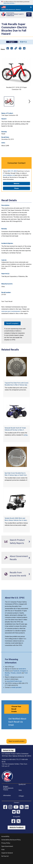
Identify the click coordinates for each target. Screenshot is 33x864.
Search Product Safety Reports (17, 541)
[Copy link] (24, 48)
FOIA (2, 850)
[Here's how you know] (16, 2)
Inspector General (7, 853)
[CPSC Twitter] (22, 807)
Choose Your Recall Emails (16, 708)
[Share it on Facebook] (7, 48)
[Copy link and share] (15, 48)
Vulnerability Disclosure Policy (11, 840)
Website (16, 183)
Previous (3, 101)
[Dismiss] (31, 7)
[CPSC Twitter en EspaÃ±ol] (19, 821)
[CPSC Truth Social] (19, 812)
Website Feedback (16, 827)
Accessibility (5, 836)
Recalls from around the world (18, 574)
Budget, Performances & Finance (8, 788)
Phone (16, 188)
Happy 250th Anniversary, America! (11, 9)
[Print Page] (20, 48)
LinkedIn (18, 673)
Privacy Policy (5, 843)
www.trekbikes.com (9, 175)
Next (29, 101)
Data (20, 790)
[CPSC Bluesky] (14, 812)
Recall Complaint (12, 323)
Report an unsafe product (16, 741)
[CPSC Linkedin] (27, 807)
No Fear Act (5, 856)
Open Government (7, 846)
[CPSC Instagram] (10, 807)
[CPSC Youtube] (16, 807)
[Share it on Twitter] (11, 48)
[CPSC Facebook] (5, 807)
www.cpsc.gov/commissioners (10, 311)
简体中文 (23, 42)
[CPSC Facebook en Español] (14, 821)
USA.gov (21, 796)
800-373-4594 (12, 171)
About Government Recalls (19, 558)
